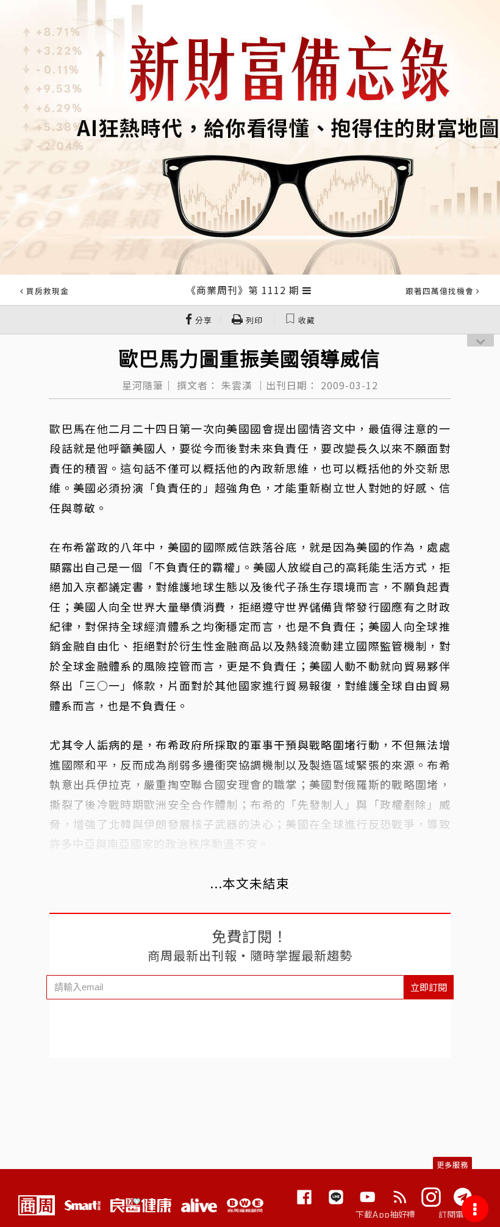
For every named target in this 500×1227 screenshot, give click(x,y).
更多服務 (452, 1164)
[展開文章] (307, 290)
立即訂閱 (428, 987)
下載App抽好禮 (385, 1214)
